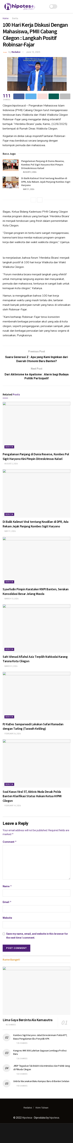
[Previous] (33, 199)
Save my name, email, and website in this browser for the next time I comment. (37, 935)
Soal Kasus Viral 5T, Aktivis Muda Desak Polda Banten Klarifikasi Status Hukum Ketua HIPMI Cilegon (32, 796)
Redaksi (16, 52)
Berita (15, 18)
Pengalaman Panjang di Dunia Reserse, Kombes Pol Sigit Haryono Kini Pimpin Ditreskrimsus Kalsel (42, 164)
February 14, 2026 (12, 806)
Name (7, 886)
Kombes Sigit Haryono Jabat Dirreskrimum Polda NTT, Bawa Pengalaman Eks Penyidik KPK (40, 1037)
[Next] (39, 199)
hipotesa (54, 1117)
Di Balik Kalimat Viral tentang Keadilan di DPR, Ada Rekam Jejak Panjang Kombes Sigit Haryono (45, 182)
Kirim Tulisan (42, 1107)
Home (6, 18)
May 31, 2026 (28, 189)
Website (7, 917)
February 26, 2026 (12, 734)
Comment (10, 841)
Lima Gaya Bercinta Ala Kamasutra (27, 1020)
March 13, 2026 (11, 599)
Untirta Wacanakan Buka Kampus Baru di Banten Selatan (41, 1081)
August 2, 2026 (29, 172)
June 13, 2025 (33, 52)
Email (7, 902)
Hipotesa (27, 1117)
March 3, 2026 (10, 666)
